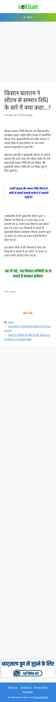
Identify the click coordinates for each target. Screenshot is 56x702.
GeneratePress (41, 697)
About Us (13, 687)
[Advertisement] (28, 52)
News (11, 322)
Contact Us (25, 687)
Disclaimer (28, 692)
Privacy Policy (41, 687)
